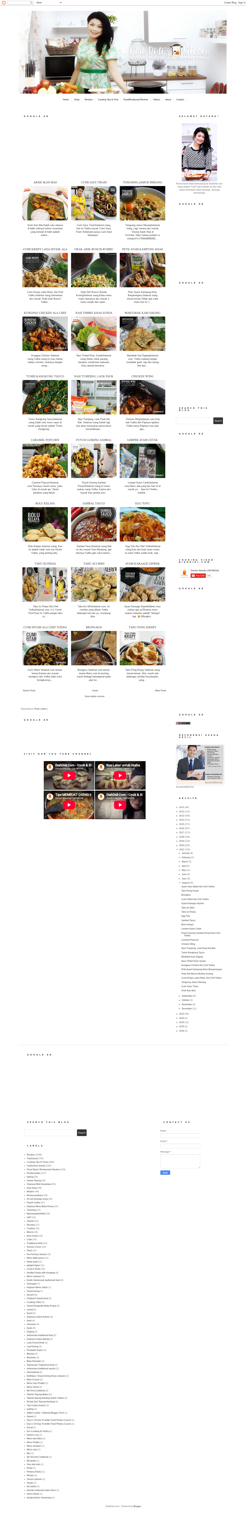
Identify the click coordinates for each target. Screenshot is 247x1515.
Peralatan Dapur (35, 1350)
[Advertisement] (94, 148)
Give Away (32, 1188)
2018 (182, 837)
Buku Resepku (34, 1361)
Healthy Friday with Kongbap (41, 1272)
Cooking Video (34, 1302)
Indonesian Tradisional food (40, 1365)
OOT (29, 1217)
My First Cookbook (36, 1390)
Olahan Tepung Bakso (38, 1394)
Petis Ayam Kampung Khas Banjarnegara (201, 969)
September (187, 996)
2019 (182, 841)
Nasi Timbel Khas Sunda (93, 313)
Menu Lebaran (34, 1276)
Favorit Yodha (33, 1202)
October (186, 1000)
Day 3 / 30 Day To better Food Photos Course (49, 1424)
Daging (30, 1331)
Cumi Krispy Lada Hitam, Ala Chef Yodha (201, 978)
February (186, 857)
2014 (182, 820)
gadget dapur (33, 1265)
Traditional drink (35, 1243)
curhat (30, 1309)
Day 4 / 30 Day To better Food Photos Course (49, 1420)
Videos (156, 99)
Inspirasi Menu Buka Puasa (40, 1206)
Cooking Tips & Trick (108, 99)
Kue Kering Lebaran (37, 1254)
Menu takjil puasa (35, 1258)
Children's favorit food (37, 1298)
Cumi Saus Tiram (94, 182)
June (184, 874)
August (185, 883)
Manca (30, 1232)
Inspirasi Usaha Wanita (38, 1339)
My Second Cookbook (37, 1457)
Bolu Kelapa (45, 503)
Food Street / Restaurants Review (43, 1169)
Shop (76, 99)
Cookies (31, 1228)
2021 (182, 849)
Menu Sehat (33, 1387)
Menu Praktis (33, 1442)
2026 (182, 1031)
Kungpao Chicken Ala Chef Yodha (198, 965)
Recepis (31, 1225)
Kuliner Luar (33, 1435)
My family (31, 1460)
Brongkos (94, 627)
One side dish (33, 1464)
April (184, 866)
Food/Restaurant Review (136, 99)
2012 (182, 811)
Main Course (33, 1379)
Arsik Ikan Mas (45, 182)
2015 (182, 824)
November (187, 1004)
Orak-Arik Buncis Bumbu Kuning (197, 973)
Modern (30, 1191)
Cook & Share (34, 1269)
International (33, 1372)
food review (32, 1236)
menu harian (33, 1494)
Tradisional (32, 1158)
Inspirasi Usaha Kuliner (38, 1317)
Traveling (31, 1210)
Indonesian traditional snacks (41, 1368)
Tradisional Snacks (36, 1165)
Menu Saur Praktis (36, 1383)
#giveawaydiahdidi (36, 1213)
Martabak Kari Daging (143, 313)
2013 (182, 815)
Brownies (31, 1357)
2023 (182, 1018)
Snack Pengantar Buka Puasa (41, 1306)
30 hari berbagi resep (37, 1199)
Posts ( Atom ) (41, 709)
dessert (30, 1295)
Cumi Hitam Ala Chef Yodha (45, 627)
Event (29, 1313)
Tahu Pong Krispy (142, 627)
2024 (182, 1022)
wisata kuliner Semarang (39, 1497)
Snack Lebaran (34, 1479)
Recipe (30, 1475)
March (185, 861)
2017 (182, 832)
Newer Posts (29, 690)
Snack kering (33, 1291)
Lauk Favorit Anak (35, 1342)
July (184, 878)
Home (66, 99)
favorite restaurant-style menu (41, 1490)
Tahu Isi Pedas (45, 564)
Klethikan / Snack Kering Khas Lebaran (46, 1376)
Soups (30, 1483)
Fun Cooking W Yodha (38, 1431)
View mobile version (95, 696)
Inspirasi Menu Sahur (37, 1287)
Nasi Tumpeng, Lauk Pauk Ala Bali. (198, 948)
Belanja (30, 1353)
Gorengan (32, 1284)
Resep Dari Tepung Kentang (41, 1401)
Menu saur (32, 1449)
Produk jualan (34, 1173)
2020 (182, 845)
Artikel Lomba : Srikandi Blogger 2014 (45, 1413)
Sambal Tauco (94, 503)
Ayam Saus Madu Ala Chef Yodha (197, 886)
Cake (29, 1239)
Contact (180, 99)
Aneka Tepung (34, 1180)
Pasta (29, 1468)
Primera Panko (34, 1472)
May (184, 870)
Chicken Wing (142, 376)
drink (29, 1320)
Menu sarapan (34, 1446)
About (168, 99)
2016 (182, 828)
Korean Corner (34, 1247)
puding (30, 1409)
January (186, 853)
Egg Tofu (142, 503)
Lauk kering (32, 1346)
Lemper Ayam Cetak (142, 440)
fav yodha (31, 1486)
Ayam (29, 1328)
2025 (182, 1026)
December (187, 1008)
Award (30, 1416)
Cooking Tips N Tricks (37, 1162)
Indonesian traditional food (40, 1335)
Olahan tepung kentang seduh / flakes (45, 1398)
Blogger (137, 1506)
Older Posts (160, 690)
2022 (182, 1014)
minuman (31, 1324)
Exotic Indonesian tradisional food (43, 1280)
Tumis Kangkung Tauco (45, 376)
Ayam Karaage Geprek (142, 564)
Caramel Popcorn (45, 440)
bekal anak (32, 1261)
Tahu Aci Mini (93, 564)
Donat (30, 1427)
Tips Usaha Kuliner (36, 1405)
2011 (182, 807)
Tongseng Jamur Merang (142, 182)
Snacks (30, 1221)
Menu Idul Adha (34, 1438)
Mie (28, 1453)
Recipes (89, 99)
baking (30, 1177)
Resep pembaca (35, 1195)
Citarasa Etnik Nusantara (39, 1184)
